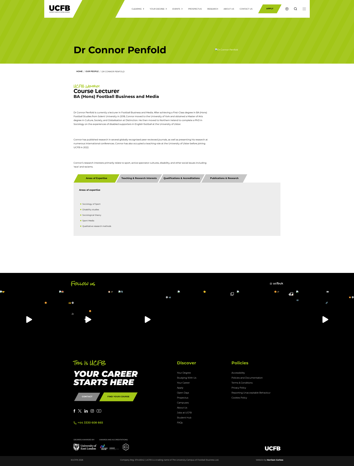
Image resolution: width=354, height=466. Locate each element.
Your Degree (184, 373)
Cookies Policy (239, 398)
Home (79, 72)
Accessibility (238, 373)
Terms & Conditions (242, 383)
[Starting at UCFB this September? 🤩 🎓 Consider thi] (266, 319)
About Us (182, 408)
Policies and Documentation (247, 378)
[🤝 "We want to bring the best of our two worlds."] (29, 319)
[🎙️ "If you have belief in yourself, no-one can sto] (147, 319)
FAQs (180, 423)
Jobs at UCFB (184, 413)
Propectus (182, 398)
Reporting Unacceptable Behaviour (250, 393)
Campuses (183, 403)
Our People (92, 72)
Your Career (183, 383)
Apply (180, 388)
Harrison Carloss (275, 460)
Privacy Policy (238, 388)
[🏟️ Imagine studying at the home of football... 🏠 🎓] (88, 319)
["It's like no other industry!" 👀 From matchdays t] (325, 319)
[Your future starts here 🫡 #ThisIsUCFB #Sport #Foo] (206, 319)
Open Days (183, 393)
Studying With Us (186, 378)
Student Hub (184, 418)
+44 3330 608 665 (90, 422)
